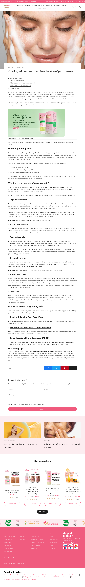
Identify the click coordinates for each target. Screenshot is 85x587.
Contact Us (35, 536)
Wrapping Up (14, 88)
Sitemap (52, 548)
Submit (42, 409)
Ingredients (56, 5)
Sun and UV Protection (9, 440)
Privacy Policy (47, 384)
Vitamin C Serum (23, 575)
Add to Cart (14, 504)
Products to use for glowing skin (20, 86)
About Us (38, 8)
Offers (64, 5)
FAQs (51, 545)
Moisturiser (7, 542)
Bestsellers (20, 5)
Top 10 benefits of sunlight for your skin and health (21, 444)
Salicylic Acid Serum (31, 579)
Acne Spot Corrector (57, 575)
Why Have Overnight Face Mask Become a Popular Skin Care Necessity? (39, 270)
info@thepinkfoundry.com (72, 538)
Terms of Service (61, 384)
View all (42, 511)
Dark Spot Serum (28, 577)
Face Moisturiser (44, 575)
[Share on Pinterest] (65, 368)
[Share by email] (73, 368)
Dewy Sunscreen (17, 579)
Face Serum (8, 539)
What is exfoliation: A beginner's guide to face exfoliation (34, 220)
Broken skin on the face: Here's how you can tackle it (62, 444)
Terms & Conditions (37, 542)
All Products (8, 551)
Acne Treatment (9, 536)
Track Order (53, 542)
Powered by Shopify (20, 563)
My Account (54, 539)
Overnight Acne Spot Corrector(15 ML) (12, 491)
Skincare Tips (20, 67)
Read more (7, 447)
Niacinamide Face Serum (44, 577)
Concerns (49, 5)
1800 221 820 (67, 540)
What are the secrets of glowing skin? (22, 83)
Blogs (44, 8)
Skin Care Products (10, 575)
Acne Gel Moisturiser (72, 575)
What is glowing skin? (17, 80)
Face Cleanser (8, 548)
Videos (22, 539)
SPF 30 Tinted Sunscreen (61, 577)
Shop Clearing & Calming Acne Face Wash (20, 138)
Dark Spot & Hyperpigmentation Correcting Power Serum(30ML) (32, 490)
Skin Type (41, 5)
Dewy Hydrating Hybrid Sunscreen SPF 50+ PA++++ (52, 491)
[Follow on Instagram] (9, 558)
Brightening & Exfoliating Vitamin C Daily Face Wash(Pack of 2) (73, 490)
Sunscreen (7, 545)
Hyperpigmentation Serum (13, 577)
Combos (34, 5)
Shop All (27, 5)
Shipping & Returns (37, 539)
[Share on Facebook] (48, 368)
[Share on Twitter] (56, 368)
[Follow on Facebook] (5, 558)
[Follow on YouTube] (13, 558)
